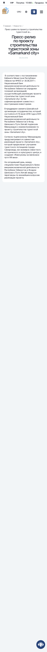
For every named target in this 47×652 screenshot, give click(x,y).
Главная (7, 26)
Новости (17, 26)
